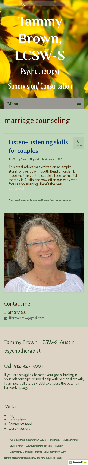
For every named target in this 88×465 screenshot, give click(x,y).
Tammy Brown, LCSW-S (40, 38)
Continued (16, 188)
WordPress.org (19, 428)
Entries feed (18, 419)
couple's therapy (29, 199)
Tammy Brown (19, 159)
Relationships (48, 159)
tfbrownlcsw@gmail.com (26, 317)
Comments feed (20, 424)
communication (16, 199)
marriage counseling (63, 199)
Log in (13, 415)
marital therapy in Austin (45, 199)
